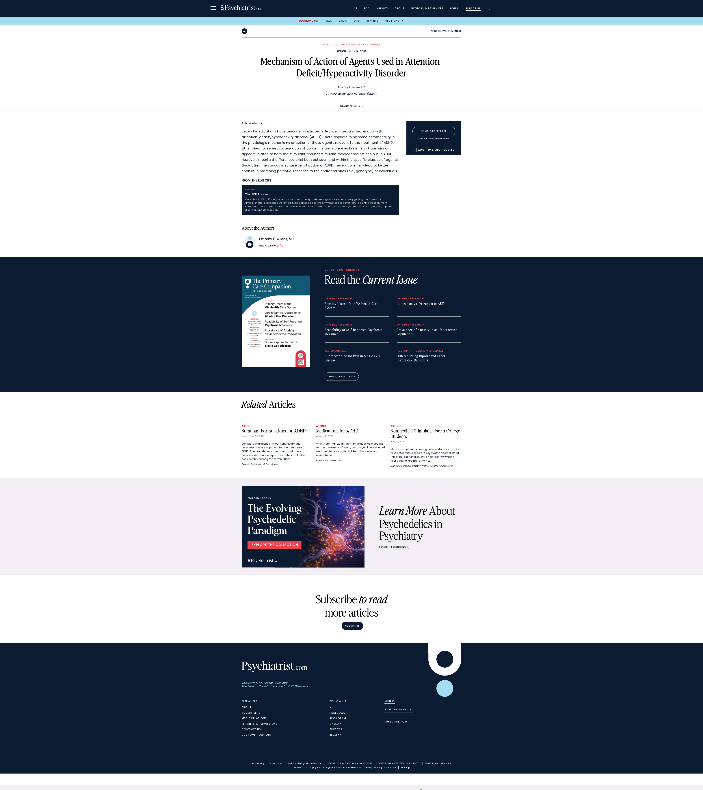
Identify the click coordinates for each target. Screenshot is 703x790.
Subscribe (473, 8)
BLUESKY (335, 735)
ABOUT (247, 707)
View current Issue (341, 376)
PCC (367, 8)
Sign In (454, 8)
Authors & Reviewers (427, 8)
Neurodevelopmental (446, 31)
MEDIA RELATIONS (254, 718)
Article (341, 51)
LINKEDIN (336, 724)
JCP (355, 8)
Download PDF (308, 20)
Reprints (372, 20)
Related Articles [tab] (349, 106)
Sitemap (405, 767)
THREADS (336, 729)
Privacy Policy (257, 763)
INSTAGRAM (338, 718)
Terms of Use (275, 763)
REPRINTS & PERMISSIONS (260, 724)
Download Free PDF (434, 131)
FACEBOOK (337, 713)
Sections (392, 20)
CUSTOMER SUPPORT (257, 735)
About (400, 8)
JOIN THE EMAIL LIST (398, 709)
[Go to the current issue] (276, 366)
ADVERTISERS (251, 713)
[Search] (488, 8)
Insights (382, 8)
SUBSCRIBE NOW (396, 721)
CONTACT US (251, 729)
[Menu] (213, 8)
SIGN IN (389, 701)
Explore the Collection (392, 546)
